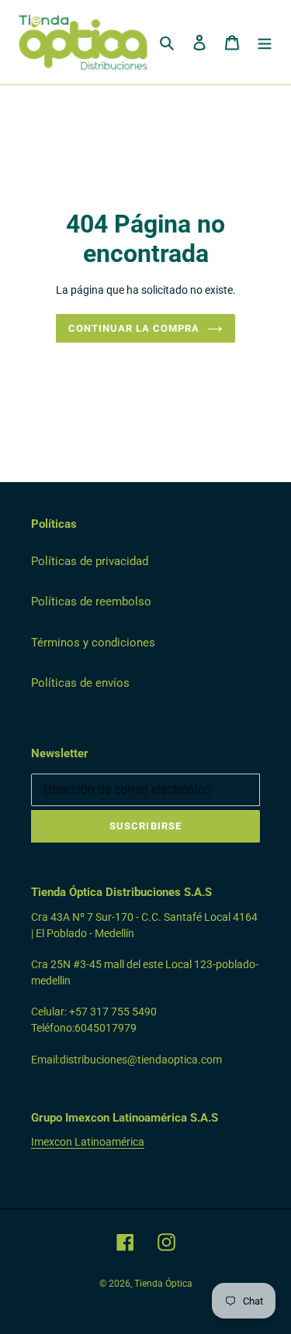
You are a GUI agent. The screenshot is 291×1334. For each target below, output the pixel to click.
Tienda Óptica (163, 1283)
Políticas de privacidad (89, 561)
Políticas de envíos (80, 683)
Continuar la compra (134, 328)
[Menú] (264, 42)
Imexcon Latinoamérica (87, 1142)
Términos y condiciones (93, 643)
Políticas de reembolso (91, 601)
